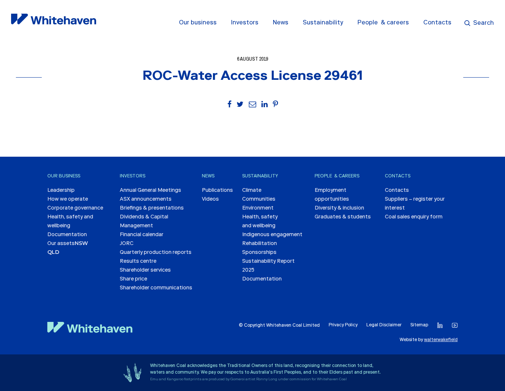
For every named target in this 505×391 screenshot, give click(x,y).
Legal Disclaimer (383, 325)
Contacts (437, 23)
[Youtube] (455, 325)
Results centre (138, 261)
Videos (210, 199)
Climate (251, 190)
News (280, 23)
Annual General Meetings (150, 190)
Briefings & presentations (152, 208)
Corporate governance (75, 208)
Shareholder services (145, 270)
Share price (133, 279)
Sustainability (323, 23)
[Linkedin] (440, 325)
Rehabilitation (259, 243)
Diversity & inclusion (339, 208)
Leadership (61, 190)
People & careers (383, 23)
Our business (198, 23)
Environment (258, 208)
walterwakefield (441, 340)
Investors (244, 23)
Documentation (67, 235)
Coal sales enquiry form (414, 217)
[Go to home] (89, 327)
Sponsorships (259, 252)
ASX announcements (146, 199)
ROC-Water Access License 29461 (252, 77)
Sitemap (419, 325)
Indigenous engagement (272, 235)
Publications (217, 190)
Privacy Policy (343, 325)
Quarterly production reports (156, 252)
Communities (258, 199)
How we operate (67, 199)
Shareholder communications (156, 288)
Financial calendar (141, 235)
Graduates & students (343, 217)
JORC (126, 243)
